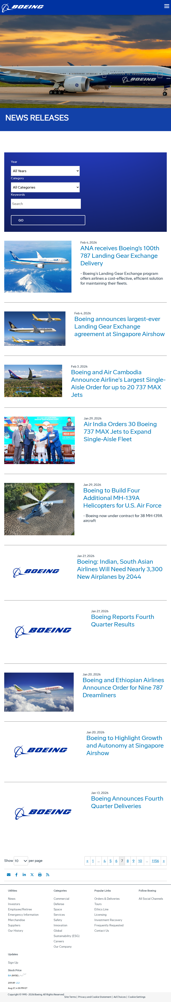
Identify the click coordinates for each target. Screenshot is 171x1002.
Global (58, 930)
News (11, 898)
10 (140, 861)
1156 (155, 861)
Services (59, 914)
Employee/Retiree (20, 909)
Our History (15, 930)
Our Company (63, 946)
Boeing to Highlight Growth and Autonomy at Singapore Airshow (125, 745)
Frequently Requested (109, 925)
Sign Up (13, 962)
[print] (40, 874)
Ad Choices (120, 997)
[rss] (47, 874)
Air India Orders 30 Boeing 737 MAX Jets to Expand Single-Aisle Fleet (120, 431)
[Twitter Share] (32, 874)
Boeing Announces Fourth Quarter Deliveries (127, 802)
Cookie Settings (136, 997)
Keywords (18, 195)
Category (17, 178)
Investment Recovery (108, 920)
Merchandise (16, 920)
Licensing (100, 914)
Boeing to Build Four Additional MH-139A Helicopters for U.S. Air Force (122, 498)
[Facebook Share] (16, 874)
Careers (59, 941)
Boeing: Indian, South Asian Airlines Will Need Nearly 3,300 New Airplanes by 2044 (120, 569)
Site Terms (70, 997)
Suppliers (14, 925)
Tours (98, 904)
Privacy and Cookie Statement (94, 997)
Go (20, 220)
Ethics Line (101, 909)
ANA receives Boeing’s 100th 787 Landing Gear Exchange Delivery (119, 255)
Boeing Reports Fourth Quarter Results (122, 620)
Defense (59, 904)
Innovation (60, 925)
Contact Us (101, 930)
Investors (14, 904)
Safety (58, 920)
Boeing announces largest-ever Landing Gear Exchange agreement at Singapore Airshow (119, 326)
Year (14, 162)
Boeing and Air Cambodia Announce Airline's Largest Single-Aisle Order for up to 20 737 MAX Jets (118, 383)
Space (58, 909)
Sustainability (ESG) (66, 936)
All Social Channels (151, 898)
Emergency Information (23, 914)
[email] (8, 874)
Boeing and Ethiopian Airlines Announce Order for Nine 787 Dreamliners (123, 687)
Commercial (61, 898)
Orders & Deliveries (107, 898)
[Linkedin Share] (24, 874)
